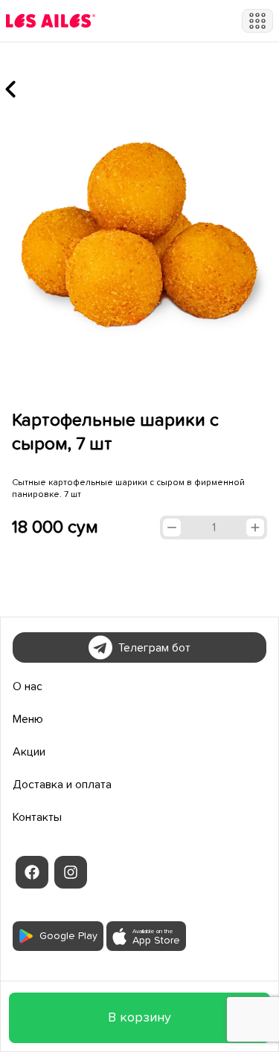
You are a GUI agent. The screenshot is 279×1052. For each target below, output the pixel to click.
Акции (29, 752)
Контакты (37, 817)
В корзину (139, 1018)
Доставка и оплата (62, 784)
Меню (28, 719)
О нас (27, 686)
